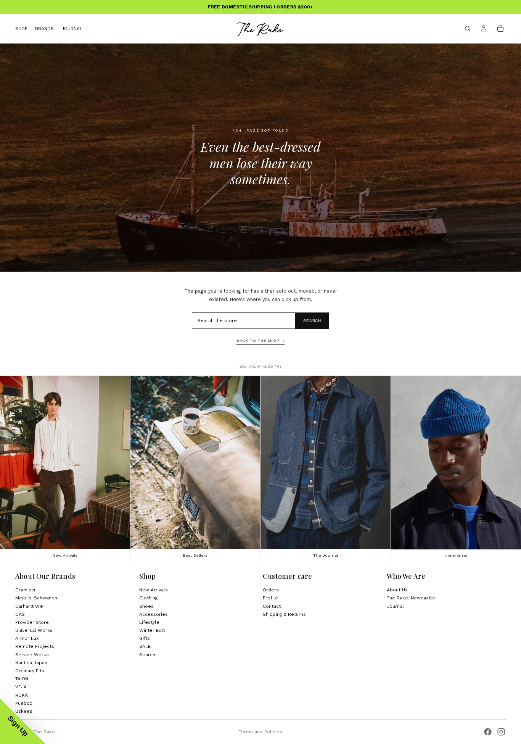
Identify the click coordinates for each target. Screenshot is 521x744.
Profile (270, 598)
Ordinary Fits (29, 670)
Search (312, 321)
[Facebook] (487, 731)
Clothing (148, 598)
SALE (145, 646)
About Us (397, 590)
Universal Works (34, 630)
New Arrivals (153, 590)
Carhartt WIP (29, 606)
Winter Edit (152, 630)
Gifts (144, 638)
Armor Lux (27, 638)
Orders (271, 590)
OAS (20, 614)
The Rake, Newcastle (411, 598)
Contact (272, 606)
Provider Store (32, 622)
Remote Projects (34, 646)
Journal (395, 606)
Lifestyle (149, 622)
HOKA (21, 694)
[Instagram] (501, 731)
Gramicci (25, 590)
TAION (21, 678)
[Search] (467, 28)
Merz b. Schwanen (36, 598)
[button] (23, 721)
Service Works (32, 654)
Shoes (146, 606)
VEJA (21, 686)
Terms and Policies (260, 731)
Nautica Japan (31, 662)
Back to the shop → (260, 340)
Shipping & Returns (284, 614)
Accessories (153, 614)
